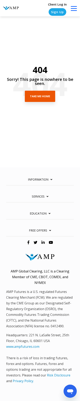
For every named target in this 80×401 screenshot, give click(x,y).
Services (38, 196)
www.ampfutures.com (22, 346)
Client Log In (57, 4)
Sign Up (57, 12)
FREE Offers (38, 230)
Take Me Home (40, 96)
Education (38, 213)
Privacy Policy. (23, 381)
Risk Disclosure (58, 375)
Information (38, 179)
